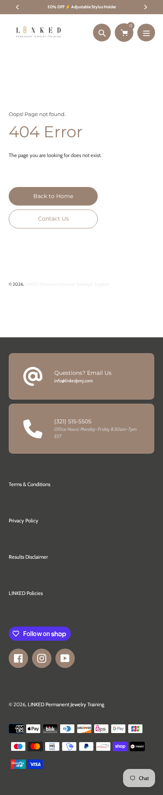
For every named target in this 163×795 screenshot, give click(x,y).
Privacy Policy (23, 520)
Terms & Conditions (29, 484)
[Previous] (18, 7)
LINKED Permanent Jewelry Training (66, 704)
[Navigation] (146, 32)
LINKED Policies (26, 593)
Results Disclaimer (28, 557)
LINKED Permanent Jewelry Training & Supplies (67, 284)
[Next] (145, 7)
